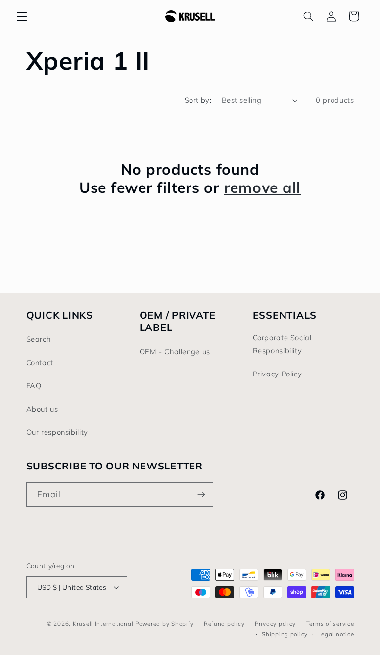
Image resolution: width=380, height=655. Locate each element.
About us (42, 409)
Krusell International (103, 623)
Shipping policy (285, 634)
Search (38, 339)
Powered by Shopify (164, 623)
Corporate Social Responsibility (282, 344)
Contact (39, 362)
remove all (262, 188)
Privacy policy (275, 623)
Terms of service (330, 623)
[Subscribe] (201, 494)
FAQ (34, 385)
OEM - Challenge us (175, 351)
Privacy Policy (277, 373)
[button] (21, 16)
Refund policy (224, 623)
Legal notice (336, 634)
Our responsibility (57, 432)
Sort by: (198, 100)
